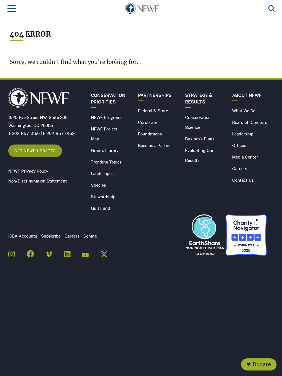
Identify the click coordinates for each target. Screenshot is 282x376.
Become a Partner (155, 145)
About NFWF (247, 95)
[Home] (142, 10)
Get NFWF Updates (35, 150)
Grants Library (105, 150)
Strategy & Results (198, 98)
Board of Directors (249, 122)
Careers (239, 168)
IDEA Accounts (22, 236)
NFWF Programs (107, 117)
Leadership (242, 134)
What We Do (243, 111)
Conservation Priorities (108, 98)
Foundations (150, 134)
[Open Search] (271, 8)
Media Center (245, 157)
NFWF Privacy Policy (28, 171)
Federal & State (153, 111)
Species (98, 185)
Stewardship (103, 197)
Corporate (147, 122)
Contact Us (243, 180)
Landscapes (102, 173)
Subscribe (51, 236)
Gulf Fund (100, 208)
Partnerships (155, 95)
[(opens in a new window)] (11, 252)
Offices (239, 145)
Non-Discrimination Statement (37, 181)
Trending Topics (106, 162)
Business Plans (200, 139)
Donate (262, 364)
